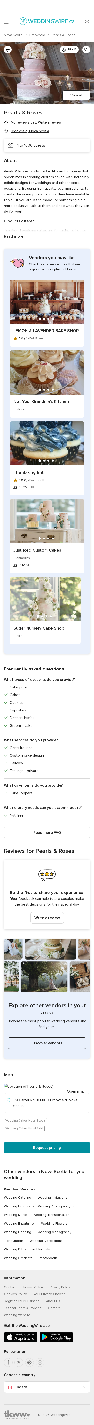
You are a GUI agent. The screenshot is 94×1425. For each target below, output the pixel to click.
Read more (13, 236)
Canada (21, 1387)
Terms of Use (33, 1287)
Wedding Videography (54, 1232)
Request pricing (47, 1147)
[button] (47, 894)
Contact (10, 1287)
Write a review (47, 918)
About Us (53, 1301)
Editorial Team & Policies (22, 1308)
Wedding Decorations (46, 1241)
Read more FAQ (47, 832)
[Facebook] (8, 1362)
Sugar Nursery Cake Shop (38, 628)
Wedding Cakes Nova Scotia (25, 1120)
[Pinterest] (29, 1362)
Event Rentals (39, 1249)
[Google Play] (56, 1341)
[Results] (8, 49)
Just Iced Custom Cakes (37, 550)
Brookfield (37, 35)
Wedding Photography (53, 1206)
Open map (75, 1091)
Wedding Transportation (51, 1215)
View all (76, 95)
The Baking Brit (28, 472)
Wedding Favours (17, 1206)
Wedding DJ (13, 1249)
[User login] (87, 21)
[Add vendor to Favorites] (86, 49)
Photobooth (48, 1258)
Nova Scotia (14, 35)
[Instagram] (40, 1362)
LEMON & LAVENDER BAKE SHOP (46, 330)
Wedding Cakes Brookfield (24, 1128)
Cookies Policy (15, 1294)
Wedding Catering (17, 1198)
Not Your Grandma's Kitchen (41, 401)
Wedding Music (15, 1215)
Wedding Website (17, 1315)
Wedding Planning (17, 1232)
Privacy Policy (60, 1287)
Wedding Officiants (18, 1258)
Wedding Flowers (54, 1223)
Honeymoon (13, 1241)
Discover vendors (47, 1043)
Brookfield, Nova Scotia (30, 131)
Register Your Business (21, 1301)
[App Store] (21, 1341)
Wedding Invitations (52, 1198)
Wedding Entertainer (19, 1223)
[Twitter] (18, 1362)
